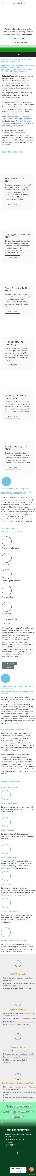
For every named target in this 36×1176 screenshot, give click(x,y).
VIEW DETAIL (12, 204)
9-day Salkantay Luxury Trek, (17, 123)
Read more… (6, 145)
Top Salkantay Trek (16, 497)
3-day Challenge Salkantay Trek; (13, 116)
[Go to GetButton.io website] (32, 1174)
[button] (18, 48)
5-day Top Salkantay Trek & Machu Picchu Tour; (17, 120)
